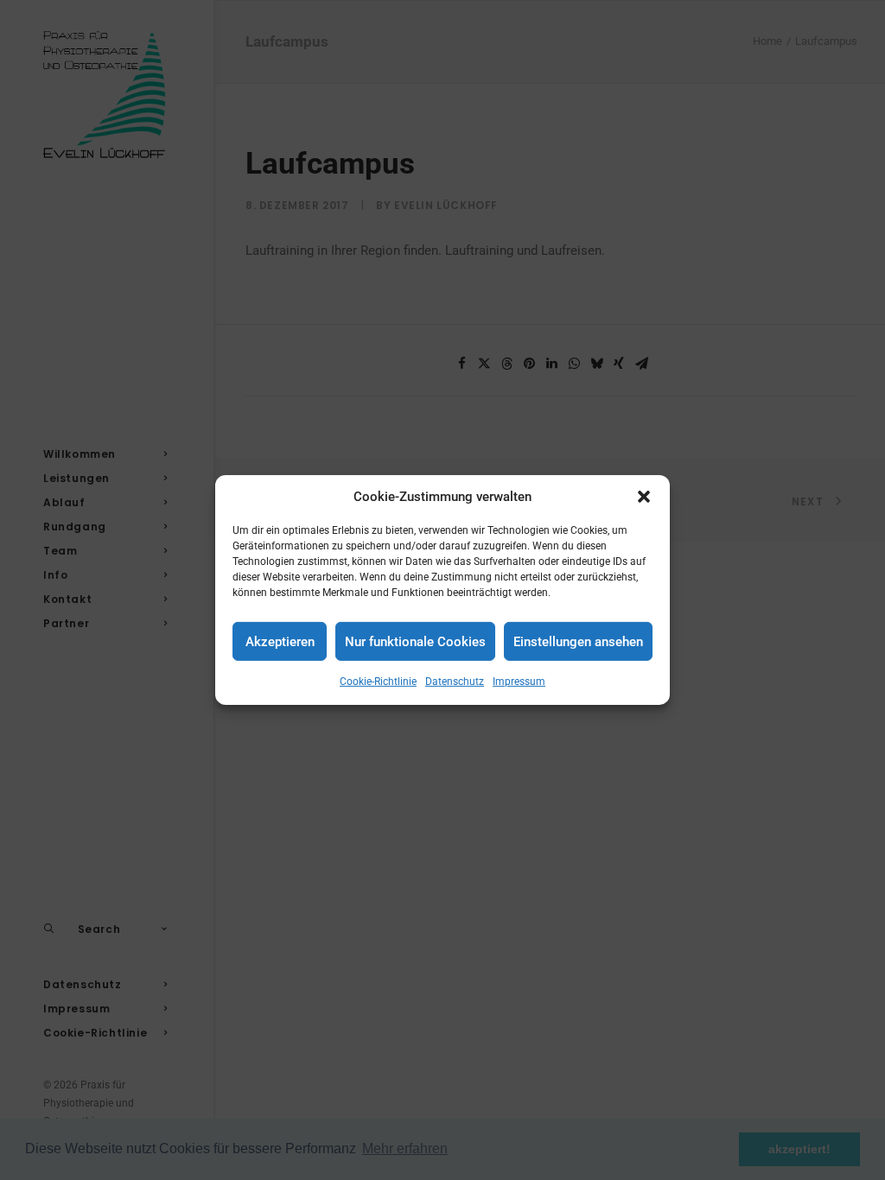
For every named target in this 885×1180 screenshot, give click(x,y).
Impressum (519, 682)
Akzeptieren (280, 641)
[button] (644, 496)
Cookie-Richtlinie (378, 682)
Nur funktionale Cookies (415, 641)
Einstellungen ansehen (578, 641)
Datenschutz (454, 682)
